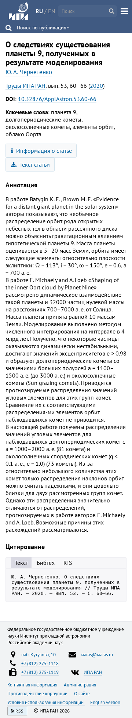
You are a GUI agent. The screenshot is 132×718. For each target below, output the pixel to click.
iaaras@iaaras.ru (97, 654)
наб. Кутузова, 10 (38, 654)
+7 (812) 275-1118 (40, 663)
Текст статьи (34, 164)
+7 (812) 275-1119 (40, 672)
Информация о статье (43, 150)
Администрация (80, 684)
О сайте (82, 693)
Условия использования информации (46, 702)
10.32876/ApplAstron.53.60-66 (57, 98)
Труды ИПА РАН (25, 85)
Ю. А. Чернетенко (29, 72)
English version (105, 702)
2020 (96, 85)
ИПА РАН (93, 672)
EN (51, 11)
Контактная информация (32, 684)
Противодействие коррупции (38, 693)
